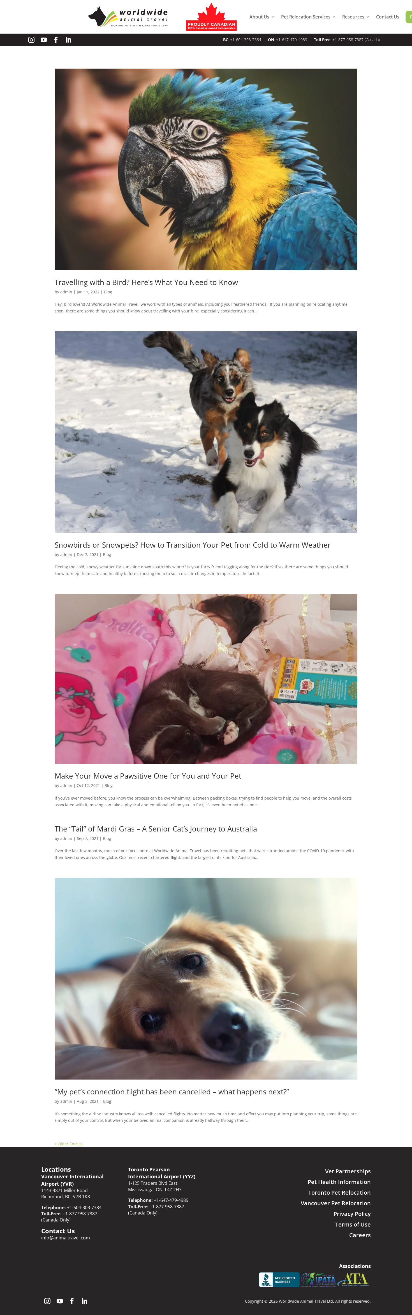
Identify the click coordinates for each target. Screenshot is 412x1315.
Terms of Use (353, 1224)
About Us (259, 17)
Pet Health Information (339, 1182)
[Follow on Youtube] (44, 40)
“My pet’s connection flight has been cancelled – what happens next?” (172, 1092)
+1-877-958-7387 (348, 39)
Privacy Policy (352, 1214)
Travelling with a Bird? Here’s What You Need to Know (146, 282)
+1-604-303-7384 (246, 39)
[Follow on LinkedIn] (68, 40)
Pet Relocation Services (305, 17)
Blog (108, 292)
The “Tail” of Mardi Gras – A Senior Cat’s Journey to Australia (156, 829)
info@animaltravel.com (65, 1238)
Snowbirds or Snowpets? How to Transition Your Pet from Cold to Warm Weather (193, 545)
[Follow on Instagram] (31, 40)
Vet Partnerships (348, 1171)
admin (66, 292)
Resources (353, 17)
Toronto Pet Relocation (339, 1192)
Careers (360, 1235)
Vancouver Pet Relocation (336, 1203)
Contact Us (387, 17)
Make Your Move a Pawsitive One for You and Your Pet (148, 776)
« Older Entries (69, 1143)
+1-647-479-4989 (291, 39)
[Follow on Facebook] (56, 40)
